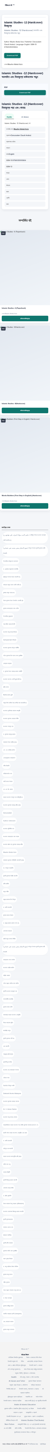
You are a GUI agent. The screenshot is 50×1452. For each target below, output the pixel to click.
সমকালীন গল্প (29, 1397)
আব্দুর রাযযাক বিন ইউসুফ (9, 899)
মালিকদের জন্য (34, 1444)
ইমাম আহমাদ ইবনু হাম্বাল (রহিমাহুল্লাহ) (13, 1203)
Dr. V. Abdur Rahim (10, 1109)
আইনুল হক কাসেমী (8, 1148)
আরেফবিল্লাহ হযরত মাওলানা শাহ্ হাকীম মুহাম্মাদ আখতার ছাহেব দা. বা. (20, 1125)
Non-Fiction (9, 1424)
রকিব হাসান (6, 687)
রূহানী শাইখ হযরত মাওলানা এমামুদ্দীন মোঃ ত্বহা (15, 1133)
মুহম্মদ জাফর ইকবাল (8, 915)
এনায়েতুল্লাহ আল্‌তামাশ (9, 758)
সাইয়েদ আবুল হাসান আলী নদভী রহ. (12, 585)
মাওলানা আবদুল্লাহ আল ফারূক (11, 836)
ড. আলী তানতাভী (7, 1140)
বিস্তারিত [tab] (9, 117)
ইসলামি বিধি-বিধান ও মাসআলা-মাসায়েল (35, 1428)
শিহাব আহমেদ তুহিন (8, 1022)
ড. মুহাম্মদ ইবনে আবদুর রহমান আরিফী (12, 671)
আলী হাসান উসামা (7, 781)
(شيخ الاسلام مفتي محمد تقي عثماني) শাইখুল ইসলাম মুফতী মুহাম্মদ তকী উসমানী (24, 949)
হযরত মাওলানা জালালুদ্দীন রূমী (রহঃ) (12, 1156)
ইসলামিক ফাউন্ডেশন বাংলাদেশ (10, 561)
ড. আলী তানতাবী (7, 907)
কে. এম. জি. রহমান (8, 789)
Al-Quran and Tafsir (17, 1381)
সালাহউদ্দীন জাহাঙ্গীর (8, 999)
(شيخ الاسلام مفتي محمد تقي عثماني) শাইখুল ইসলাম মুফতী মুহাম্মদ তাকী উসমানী (24, 550)
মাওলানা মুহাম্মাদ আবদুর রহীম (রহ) (12, 805)
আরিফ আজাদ (6, 975)
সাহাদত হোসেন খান (8, 1227)
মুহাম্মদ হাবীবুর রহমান (8, 1306)
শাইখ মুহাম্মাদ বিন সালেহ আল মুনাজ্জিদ (12, 655)
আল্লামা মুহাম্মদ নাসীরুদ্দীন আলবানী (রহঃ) (13, 860)
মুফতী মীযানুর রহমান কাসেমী (10, 1180)
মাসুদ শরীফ (6, 891)
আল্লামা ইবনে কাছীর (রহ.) (10, 742)
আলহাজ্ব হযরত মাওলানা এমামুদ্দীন (11, 1015)
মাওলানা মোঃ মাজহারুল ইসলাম (11, 1070)
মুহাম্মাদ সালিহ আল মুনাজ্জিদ (10, 1251)
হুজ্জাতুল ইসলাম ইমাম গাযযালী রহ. (11, 577)
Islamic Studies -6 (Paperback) (14, 308)
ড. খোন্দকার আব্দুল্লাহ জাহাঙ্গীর (10, 569)
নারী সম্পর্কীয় (18, 1428)
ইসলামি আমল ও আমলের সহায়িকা (12, 1401)
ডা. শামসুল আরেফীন (8, 868)
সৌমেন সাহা (6, 1078)
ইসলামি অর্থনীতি (41, 1408)
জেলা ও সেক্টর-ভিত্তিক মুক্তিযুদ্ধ (17, 1365)
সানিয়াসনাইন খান (7, 773)
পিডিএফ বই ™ (25, 1349)
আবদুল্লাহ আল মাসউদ (9, 960)
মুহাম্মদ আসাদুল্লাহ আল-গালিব (11, 608)
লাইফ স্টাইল (39, 1397)
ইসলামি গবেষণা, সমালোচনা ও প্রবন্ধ (29, 1389)
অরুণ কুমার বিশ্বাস (8, 1258)
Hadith (14, 1377)
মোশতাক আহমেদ (7, 931)
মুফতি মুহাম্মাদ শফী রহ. (9, 1038)
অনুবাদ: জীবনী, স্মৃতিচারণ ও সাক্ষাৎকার (25, 1373)
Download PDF (12, 55)
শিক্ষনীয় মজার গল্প (11, 1389)
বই (43, 1389)
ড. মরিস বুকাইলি (7, 1196)
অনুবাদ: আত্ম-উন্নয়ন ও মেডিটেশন (19, 1385)
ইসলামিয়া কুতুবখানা (8, 616)
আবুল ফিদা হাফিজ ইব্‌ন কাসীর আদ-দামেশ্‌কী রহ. (15, 703)
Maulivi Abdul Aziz (21, 129)
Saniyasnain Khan (9, 640)
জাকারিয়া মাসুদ (6, 1030)
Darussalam (7, 813)
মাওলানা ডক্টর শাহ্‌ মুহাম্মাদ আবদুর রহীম (13, 844)
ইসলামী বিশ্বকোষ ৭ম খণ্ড (14, 1416)
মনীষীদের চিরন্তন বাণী (12, 1420)
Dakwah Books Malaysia (12, 1093)
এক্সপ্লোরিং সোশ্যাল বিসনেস (34, 1361)
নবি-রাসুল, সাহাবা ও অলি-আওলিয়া (29, 1377)
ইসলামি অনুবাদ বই (13, 1361)
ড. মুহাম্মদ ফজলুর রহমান (9, 734)
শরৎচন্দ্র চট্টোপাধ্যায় (8, 1054)
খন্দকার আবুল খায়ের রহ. (9, 592)
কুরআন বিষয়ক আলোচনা (34, 1381)
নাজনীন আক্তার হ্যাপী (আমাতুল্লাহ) (12, 1314)
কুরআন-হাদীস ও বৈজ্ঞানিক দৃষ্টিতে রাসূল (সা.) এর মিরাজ (19, 1408)
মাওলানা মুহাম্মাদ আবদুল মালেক (11, 1101)
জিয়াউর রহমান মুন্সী (8, 695)
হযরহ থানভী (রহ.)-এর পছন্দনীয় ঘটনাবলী (36, 1401)
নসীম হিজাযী (6, 766)
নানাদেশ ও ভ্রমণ (17, 1412)
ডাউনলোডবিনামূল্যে (25, 318)
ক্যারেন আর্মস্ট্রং (7, 1235)
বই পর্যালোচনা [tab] (25, 117)
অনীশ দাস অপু (6, 1164)
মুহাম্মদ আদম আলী (7, 1007)
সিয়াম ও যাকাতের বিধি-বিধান (34, 1357)
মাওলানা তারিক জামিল (8, 967)
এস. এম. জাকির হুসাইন (9, 750)
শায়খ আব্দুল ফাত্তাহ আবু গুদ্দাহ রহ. (12, 1290)
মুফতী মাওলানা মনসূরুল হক (10, 991)
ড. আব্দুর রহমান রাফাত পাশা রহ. (11, 923)
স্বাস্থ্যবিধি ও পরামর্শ (31, 1412)
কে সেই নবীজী (7, 1428)
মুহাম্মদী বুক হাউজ (7, 1062)
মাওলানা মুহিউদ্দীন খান (8, 828)
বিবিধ (22, 1361)
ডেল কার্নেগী (6, 1046)
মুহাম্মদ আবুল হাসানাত (8, 1329)
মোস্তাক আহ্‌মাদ (7, 663)
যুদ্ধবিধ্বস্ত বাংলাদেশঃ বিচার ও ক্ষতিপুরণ (25, 1432)
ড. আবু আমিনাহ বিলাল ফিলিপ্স (10, 1266)
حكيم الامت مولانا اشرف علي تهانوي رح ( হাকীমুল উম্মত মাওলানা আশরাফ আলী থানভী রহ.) (24, 537)
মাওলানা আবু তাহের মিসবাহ (10, 632)
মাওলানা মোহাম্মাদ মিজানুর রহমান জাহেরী (13, 1211)
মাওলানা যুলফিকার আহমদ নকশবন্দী (11, 710)
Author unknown (9, 821)
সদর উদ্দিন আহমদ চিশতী (9, 624)
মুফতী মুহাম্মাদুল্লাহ (8, 1219)
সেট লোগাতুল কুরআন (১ (14, 1369)
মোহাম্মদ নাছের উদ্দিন (8, 1188)
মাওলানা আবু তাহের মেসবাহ (10, 1117)
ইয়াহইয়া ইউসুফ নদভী (8, 1085)
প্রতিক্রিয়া (43, 1444)
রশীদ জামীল (6, 884)
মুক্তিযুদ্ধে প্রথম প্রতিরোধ (15, 1397)
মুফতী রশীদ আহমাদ (8, 1243)
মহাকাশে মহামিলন (25, 1393)
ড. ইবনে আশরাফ (7, 1298)
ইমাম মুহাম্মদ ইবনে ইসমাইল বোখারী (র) (13, 600)
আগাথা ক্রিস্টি (6, 1172)
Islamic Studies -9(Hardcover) (13, 403)
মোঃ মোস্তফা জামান (8, 1321)
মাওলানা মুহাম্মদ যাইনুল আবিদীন (11, 648)
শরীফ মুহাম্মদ (6, 1282)
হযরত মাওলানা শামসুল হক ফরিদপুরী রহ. (13, 797)
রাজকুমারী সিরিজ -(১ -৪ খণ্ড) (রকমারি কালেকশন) (31, 1424)
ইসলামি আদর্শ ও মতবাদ (35, 1365)
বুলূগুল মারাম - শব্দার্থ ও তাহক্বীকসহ (33, 1416)
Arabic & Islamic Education (25, 1404)
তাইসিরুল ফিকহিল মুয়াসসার (15, 1357)
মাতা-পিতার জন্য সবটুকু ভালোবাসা (33, 1369)
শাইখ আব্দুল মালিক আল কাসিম (11, 983)
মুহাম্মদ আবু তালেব (7, 1274)
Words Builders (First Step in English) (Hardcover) (22, 495)
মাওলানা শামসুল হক (8, 726)
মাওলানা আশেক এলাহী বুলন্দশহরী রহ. (12, 679)
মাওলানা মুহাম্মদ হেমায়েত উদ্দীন (11, 718)
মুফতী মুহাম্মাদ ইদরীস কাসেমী (10, 876)
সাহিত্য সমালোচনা (36, 1385)
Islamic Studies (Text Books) (32, 1420)
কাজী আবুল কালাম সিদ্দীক (9, 939)
